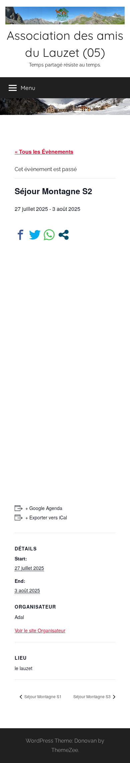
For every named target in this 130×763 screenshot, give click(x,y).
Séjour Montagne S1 (42, 696)
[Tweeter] (35, 235)
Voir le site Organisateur (40, 630)
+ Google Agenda (43, 508)
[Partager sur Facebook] (20, 235)
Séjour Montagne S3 (92, 696)
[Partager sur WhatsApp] (49, 235)
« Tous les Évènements (44, 151)
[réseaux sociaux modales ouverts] (63, 235)
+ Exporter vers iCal (46, 517)
